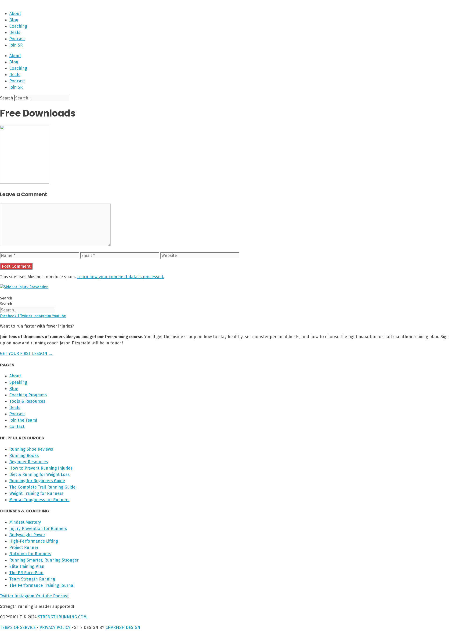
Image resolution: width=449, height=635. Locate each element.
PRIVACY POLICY (55, 627)
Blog (13, 19)
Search (6, 98)
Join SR (16, 45)
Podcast (17, 38)
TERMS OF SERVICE (18, 627)
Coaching (18, 26)
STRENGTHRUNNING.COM (62, 617)
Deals (14, 32)
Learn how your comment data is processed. (120, 276)
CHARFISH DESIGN (122, 627)
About (15, 13)
